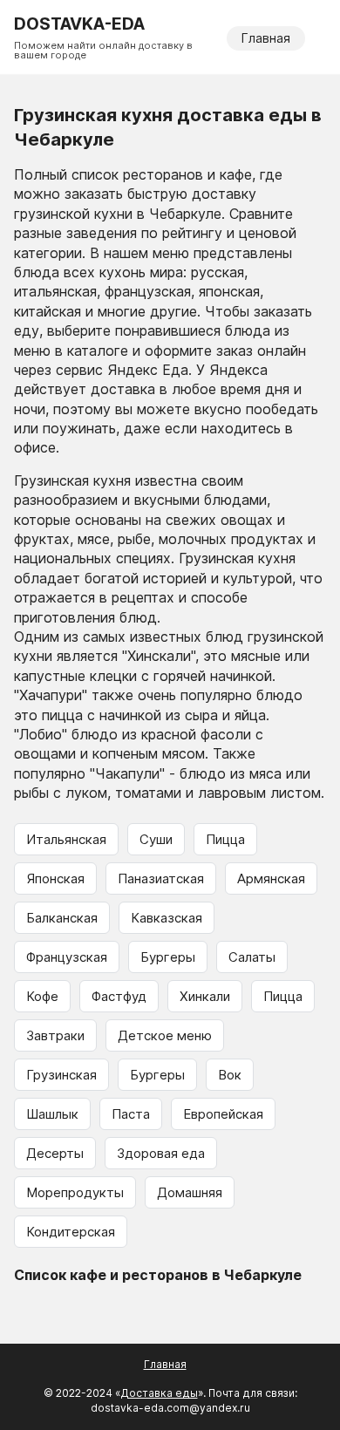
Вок (229, 1074)
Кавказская (166, 917)
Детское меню (165, 1035)
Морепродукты (75, 1192)
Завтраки (55, 1035)
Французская (66, 957)
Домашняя (189, 1192)
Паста (131, 1114)
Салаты (251, 957)
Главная (265, 38)
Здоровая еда (161, 1153)
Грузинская (61, 1074)
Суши (156, 839)
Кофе (42, 996)
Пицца (225, 839)
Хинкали (205, 996)
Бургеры (167, 957)
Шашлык (52, 1114)
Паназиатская (161, 878)
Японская (55, 878)
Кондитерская (70, 1231)
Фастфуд (119, 996)
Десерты (55, 1153)
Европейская (223, 1114)
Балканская (62, 917)
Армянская (271, 878)
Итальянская (66, 839)
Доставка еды (159, 1392)
